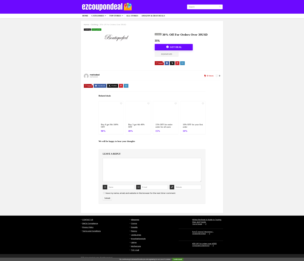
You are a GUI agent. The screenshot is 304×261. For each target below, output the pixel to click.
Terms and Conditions (91, 231)
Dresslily (134, 227)
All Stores (132, 16)
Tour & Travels (197, 224)
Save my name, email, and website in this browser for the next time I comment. (141, 193)
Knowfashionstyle (138, 238)
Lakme (134, 242)
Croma (134, 223)
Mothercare (136, 246)
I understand (177, 259)
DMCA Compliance (90, 223)
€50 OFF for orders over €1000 (204, 244)
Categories (97, 16)
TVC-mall (135, 250)
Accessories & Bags (199, 234)
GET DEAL (175, 47)
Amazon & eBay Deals (153, 16)
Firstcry (134, 231)
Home (85, 16)
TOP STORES (115, 16)
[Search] (220, 7)
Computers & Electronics (200, 246)
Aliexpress (135, 219)
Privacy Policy (87, 227)
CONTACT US (87, 219)
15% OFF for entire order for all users (163, 125)
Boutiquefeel (96, 30)
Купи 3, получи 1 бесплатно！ (203, 232)
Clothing (94, 24)
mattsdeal (95, 74)
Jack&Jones (136, 235)
